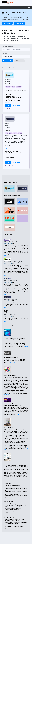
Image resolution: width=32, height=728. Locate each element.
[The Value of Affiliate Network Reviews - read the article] (7, 457)
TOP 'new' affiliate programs (12, 494)
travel (15, 133)
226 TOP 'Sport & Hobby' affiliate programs (15, 520)
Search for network (7, 46)
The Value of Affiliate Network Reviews (13, 463)
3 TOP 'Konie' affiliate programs (12, 523)
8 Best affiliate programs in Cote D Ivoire (14, 519)
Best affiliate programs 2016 (11, 357)
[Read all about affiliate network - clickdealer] (16, 279)
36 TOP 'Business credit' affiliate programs (15, 505)
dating (13, 86)
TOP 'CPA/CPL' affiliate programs (13, 485)
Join (8, 105)
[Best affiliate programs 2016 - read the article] (7, 353)
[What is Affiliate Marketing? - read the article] (7, 422)
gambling (8, 86)
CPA (7, 133)
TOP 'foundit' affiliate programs (12, 509)
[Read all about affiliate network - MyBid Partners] (16, 240)
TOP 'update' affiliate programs (12, 487)
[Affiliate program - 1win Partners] (9, 201)
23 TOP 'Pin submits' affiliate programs (14, 525)
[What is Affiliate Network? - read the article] (7, 369)
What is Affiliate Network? (10, 375)
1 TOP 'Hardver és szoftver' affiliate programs (16, 506)
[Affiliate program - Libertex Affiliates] (9, 227)
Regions (4, 53)
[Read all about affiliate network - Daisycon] (16, 259)
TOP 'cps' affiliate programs (11, 504)
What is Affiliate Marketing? (10, 427)
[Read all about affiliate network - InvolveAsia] (16, 311)
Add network (7, 23)
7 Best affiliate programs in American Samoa (16, 522)
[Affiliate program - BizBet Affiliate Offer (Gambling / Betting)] (9, 210)
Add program (20, 23)
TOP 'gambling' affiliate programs (13, 508)
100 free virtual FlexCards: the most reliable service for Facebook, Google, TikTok (14, 339)
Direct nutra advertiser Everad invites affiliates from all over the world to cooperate (15, 404)
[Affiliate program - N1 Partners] (22, 210)
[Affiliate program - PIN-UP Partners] (9, 218)
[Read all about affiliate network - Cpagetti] (9, 75)
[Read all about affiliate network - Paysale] (10, 119)
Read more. (12, 362)
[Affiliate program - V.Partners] (22, 218)
